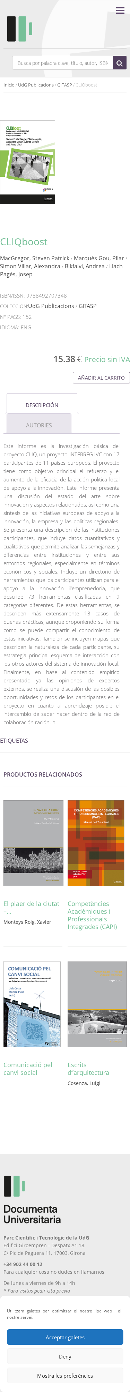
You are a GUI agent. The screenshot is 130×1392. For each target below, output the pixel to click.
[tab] (42, 403)
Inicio (9, 85)
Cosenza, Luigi (84, 1083)
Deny (65, 1356)
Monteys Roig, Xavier (27, 922)
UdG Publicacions (36, 85)
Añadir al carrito (101, 377)
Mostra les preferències (65, 1375)
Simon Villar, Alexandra (30, 266)
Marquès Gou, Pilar (99, 258)
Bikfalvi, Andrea (85, 266)
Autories (39, 425)
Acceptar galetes (65, 1337)
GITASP (64, 85)
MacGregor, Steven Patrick (34, 258)
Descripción (42, 405)
